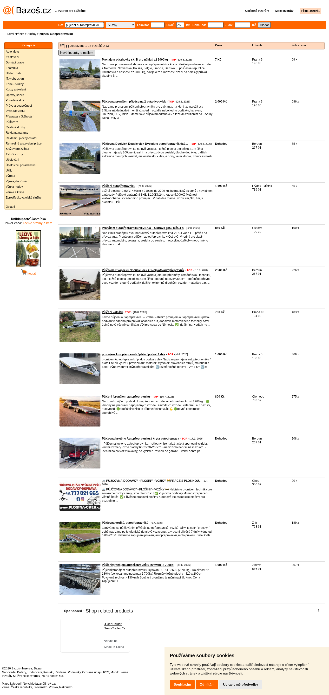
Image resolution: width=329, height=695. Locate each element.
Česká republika (21, 687)
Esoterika (12, 68)
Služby (31, 34)
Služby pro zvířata (17, 149)
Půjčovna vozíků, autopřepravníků (125, 522)
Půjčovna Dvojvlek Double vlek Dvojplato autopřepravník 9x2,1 (145, 143)
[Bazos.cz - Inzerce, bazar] (27, 13)
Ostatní (10, 206)
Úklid (9, 170)
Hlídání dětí (13, 73)
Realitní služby (15, 127)
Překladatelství (15, 111)
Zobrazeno (299, 45)
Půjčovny (12, 122)
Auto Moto (12, 51)
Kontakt (48, 672)
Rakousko (65, 687)
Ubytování (12, 159)
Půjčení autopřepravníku (118, 186)
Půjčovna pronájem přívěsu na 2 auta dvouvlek (134, 101)
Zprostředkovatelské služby (23, 197)
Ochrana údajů (92, 672)
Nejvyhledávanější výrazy (39, 683)
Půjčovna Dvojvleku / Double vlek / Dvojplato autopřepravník (143, 270)
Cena (218, 45)
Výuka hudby (14, 186)
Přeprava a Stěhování (20, 116)
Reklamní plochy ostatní (21, 138)
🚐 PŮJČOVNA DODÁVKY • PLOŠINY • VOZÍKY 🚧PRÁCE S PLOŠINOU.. (151, 480)
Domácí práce (15, 62)
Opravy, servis (15, 95)
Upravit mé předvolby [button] (240, 684)
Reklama (60, 672)
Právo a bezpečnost (19, 105)
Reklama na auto (17, 132)
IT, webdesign (15, 78)
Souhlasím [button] (182, 684)
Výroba (10, 176)
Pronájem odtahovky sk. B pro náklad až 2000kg (135, 59)
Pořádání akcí (15, 100)
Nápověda (9, 672)
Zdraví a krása (15, 192)
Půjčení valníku (112, 312)
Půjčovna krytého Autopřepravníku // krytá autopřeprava (140, 438)
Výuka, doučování (17, 181)
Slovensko (40, 687)
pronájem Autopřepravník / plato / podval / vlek (133, 354)
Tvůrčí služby (14, 154)
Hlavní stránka (15, 34)
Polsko (53, 687)
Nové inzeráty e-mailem (76, 53)
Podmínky (74, 672)
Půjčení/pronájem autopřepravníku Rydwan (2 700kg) (138, 565)
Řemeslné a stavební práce (24, 143)
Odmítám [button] (207, 684)
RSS (106, 672)
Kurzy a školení (16, 89)
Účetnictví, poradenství (20, 165)
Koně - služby (15, 84)
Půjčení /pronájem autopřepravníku (126, 396)
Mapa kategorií (11, 683)
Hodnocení (34, 672)
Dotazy (21, 672)
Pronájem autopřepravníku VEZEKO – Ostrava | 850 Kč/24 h (143, 228)
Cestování (12, 57)
